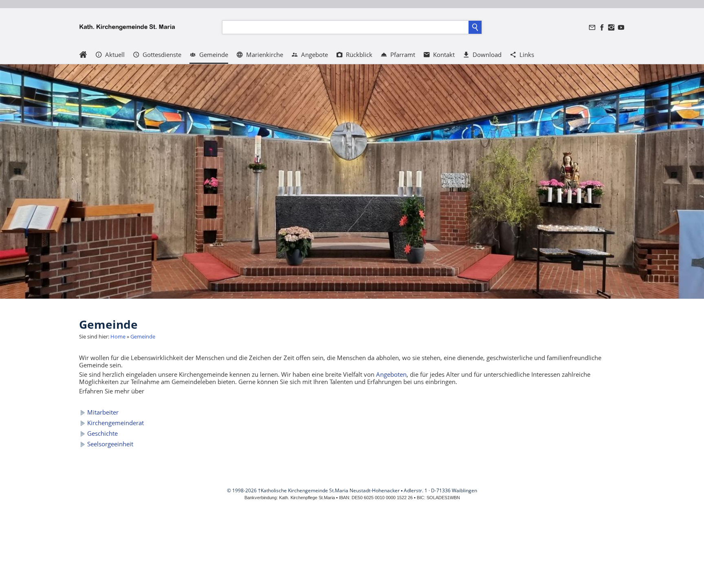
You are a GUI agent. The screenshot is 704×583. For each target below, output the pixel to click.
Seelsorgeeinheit (110, 444)
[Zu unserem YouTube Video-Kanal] (621, 27)
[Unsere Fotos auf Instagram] (611, 27)
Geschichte (102, 433)
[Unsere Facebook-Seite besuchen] (602, 27)
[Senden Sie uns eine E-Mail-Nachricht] (592, 27)
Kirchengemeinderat (115, 423)
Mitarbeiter (103, 412)
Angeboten (391, 374)
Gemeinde (142, 336)
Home (117, 336)
